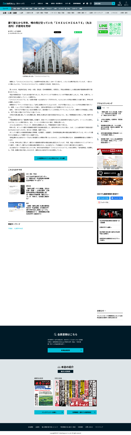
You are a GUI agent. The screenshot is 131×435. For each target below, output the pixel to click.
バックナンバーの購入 (49, 412)
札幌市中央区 (18, 228)
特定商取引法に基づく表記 (68, 427)
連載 (81, 8)
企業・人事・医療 (39, 8)
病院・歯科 (124, 13)
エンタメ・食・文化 (64, 8)
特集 (47, 3)
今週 (103, 108)
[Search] (113, 3)
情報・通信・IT (82, 13)
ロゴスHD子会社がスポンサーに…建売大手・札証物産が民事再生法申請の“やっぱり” (37, 178)
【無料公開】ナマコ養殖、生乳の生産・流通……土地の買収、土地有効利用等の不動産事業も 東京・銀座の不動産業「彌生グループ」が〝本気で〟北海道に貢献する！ (37, 193)
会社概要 (30, 427)
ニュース (5, 8)
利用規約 (80, 427)
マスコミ (114, 13)
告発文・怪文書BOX (56, 3)
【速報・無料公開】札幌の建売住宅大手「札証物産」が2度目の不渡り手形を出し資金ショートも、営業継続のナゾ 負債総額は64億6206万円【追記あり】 (37, 210)
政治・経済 (17, 8)
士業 (107, 13)
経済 (27, 203)
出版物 (37, 427)
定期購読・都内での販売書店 (82, 412)
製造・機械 (71, 13)
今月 (108, 108)
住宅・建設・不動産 (42, 13)
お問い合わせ (89, 427)
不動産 (10, 228)
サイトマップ (99, 427)
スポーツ (74, 8)
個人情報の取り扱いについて (50, 427)
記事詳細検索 (77, 3)
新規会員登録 (65, 350)
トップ (33, 3)
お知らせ (40, 3)
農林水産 (28, 186)
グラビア (49, 8)
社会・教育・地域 (27, 8)
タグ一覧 (67, 3)
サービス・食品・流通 (58, 13)
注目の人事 (30, 13)
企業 (22, 13)
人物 (55, 8)
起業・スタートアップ (96, 13)
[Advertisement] (72, 177)
